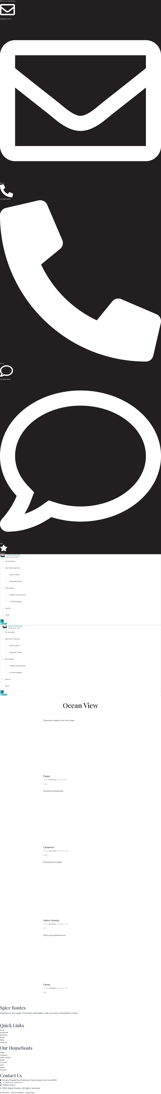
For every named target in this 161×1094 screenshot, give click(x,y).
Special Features (15, 574)
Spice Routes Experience (12, 568)
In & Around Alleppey (16, 601)
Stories (7, 615)
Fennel (46, 984)
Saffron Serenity (51, 920)
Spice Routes (52, 779)
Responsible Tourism (16, 581)
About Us (8, 608)
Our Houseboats (10, 561)
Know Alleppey (9, 588)
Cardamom (48, 847)
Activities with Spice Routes (18, 595)
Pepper (46, 776)
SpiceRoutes (52, 924)
